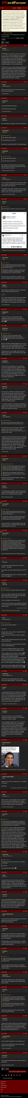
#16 (26, 456)
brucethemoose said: (7, 464)
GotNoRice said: (6, 538)
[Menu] (2, 8)
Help (2, 1089)
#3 (26, 98)
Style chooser (3, 1081)
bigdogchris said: (6, 333)
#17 (26, 483)
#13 (26, 358)
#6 (26, 148)
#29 (26, 811)
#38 (26, 1015)
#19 (26, 530)
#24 (26, 684)
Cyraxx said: (5, 262)
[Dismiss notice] (25, 12)
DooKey (4, 38)
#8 (26, 198)
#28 (26, 791)
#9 (26, 254)
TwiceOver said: (6, 135)
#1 (26, 45)
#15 (26, 412)
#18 (26, 501)
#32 (26, 891)
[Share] (24, 46)
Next (7, 42)
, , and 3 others (12, 250)
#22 (26, 615)
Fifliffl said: (5, 819)
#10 (26, 282)
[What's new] (23, 8)
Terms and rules (4, 1085)
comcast (17, 38)
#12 (26, 325)
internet (22, 38)
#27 (26, 774)
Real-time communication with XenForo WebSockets (11, 1096)
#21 (26, 580)
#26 (26, 739)
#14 (26, 383)
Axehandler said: (6, 420)
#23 (26, 671)
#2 (26, 81)
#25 (26, 708)
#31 (26, 872)
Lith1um (3, 294)
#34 (26, 926)
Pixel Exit (7, 1095)
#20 (26, 557)
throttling (3, 39)
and (7, 194)
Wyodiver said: (6, 859)
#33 (26, 911)
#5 (26, 127)
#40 (26, 1052)
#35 (26, 948)
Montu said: (5, 956)
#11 (26, 309)
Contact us (3, 1083)
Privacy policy (3, 1087)
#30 (26, 851)
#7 (26, 175)
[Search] (25, 8)
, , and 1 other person (12, 769)
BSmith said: (5, 206)
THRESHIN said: (6, 994)
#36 (26, 972)
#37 (26, 987)
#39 (26, 1033)
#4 (26, 115)
